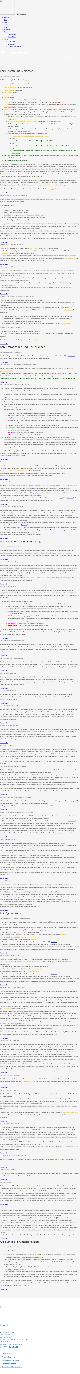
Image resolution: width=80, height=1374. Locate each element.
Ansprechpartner (8, 1357)
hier (26, 80)
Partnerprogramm (9, 1364)
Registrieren (7, 29)
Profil (5, 20)
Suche (6, 24)
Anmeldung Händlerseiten (12, 1367)
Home (64, 58)
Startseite (6, 17)
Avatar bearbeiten (6, 371)
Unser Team (11, 41)
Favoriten (24, 525)
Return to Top (4, 193)
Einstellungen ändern (64, 530)
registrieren (34, 248)
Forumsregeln (12, 34)
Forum (6, 32)
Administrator (50, 185)
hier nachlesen (34, 971)
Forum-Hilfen (12, 37)
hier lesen (63, 934)
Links (5, 27)
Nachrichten (7, 22)
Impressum (11, 44)
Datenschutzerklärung (14, 46)
